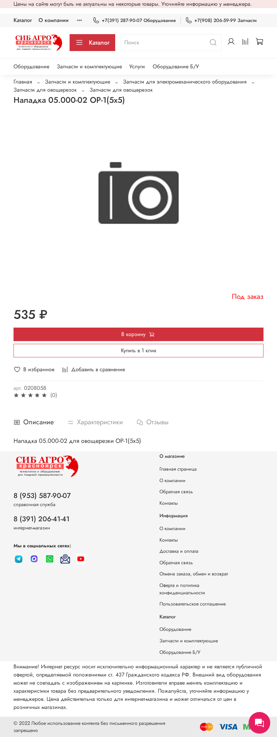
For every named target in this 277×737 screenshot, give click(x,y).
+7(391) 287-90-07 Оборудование (139, 20)
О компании (54, 20)
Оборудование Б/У (176, 66)
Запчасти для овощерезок (45, 90)
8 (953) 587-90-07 (42, 496)
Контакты (168, 503)
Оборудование (31, 66)
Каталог (23, 20)
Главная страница (178, 469)
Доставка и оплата (178, 551)
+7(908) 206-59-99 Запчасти (225, 20)
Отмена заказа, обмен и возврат (193, 573)
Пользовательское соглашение (192, 603)
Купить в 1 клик (138, 350)
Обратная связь (176, 491)
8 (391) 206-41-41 (42, 519)
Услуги (137, 66)
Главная (23, 82)
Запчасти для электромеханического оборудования (185, 82)
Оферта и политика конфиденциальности (182, 589)
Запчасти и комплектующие (89, 66)
